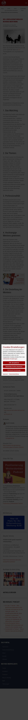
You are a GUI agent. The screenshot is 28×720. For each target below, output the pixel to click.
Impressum (5, 374)
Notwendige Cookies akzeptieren (14, 366)
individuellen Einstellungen (10, 359)
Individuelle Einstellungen (14, 370)
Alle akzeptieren (14, 363)
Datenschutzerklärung (14, 374)
